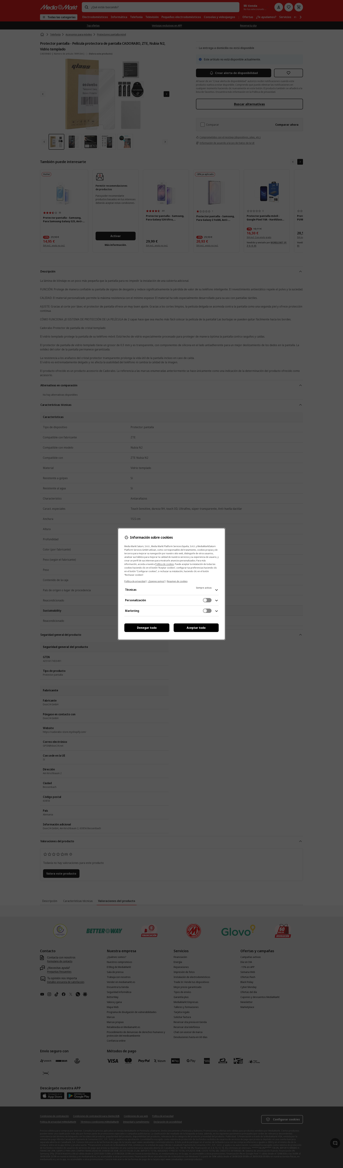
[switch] (207, 600)
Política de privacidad (135, 581)
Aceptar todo (196, 628)
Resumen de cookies (177, 581)
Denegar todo (147, 628)
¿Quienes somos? (156, 581)
